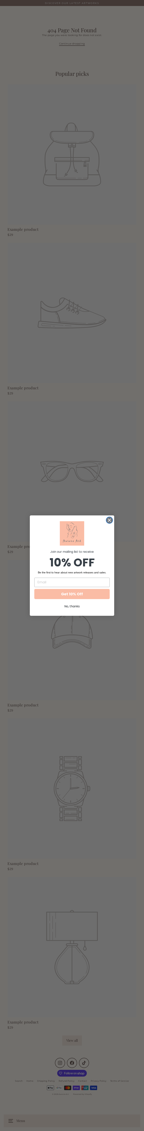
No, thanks (72, 606)
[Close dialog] (109, 520)
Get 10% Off (72, 594)
